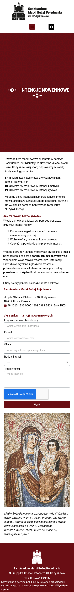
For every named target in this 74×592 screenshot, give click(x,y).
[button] (32, 27)
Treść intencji (12, 368)
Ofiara (7, 344)
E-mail (8, 332)
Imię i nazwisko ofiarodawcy (21, 320)
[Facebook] (51, 27)
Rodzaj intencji (13, 356)
